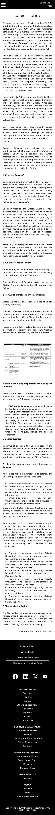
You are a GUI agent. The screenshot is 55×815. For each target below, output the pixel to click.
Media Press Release (27, 796)
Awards (27, 716)
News (27, 792)
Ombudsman (27, 720)
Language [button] (45, 3)
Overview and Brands (27, 731)
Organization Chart (27, 760)
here (5, 165)
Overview (27, 693)
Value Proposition (27, 742)
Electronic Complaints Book (27, 663)
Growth (27, 735)
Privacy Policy (27, 646)
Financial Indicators (27, 756)
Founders (27, 713)
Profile (50, 6)
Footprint (28, 709)
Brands (27, 701)
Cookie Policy (27, 652)
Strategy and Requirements (27, 738)
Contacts (27, 746)
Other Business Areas (28, 705)
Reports (27, 764)
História (27, 697)
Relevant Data (27, 768)
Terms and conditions (27, 657)
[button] (9, 5)
